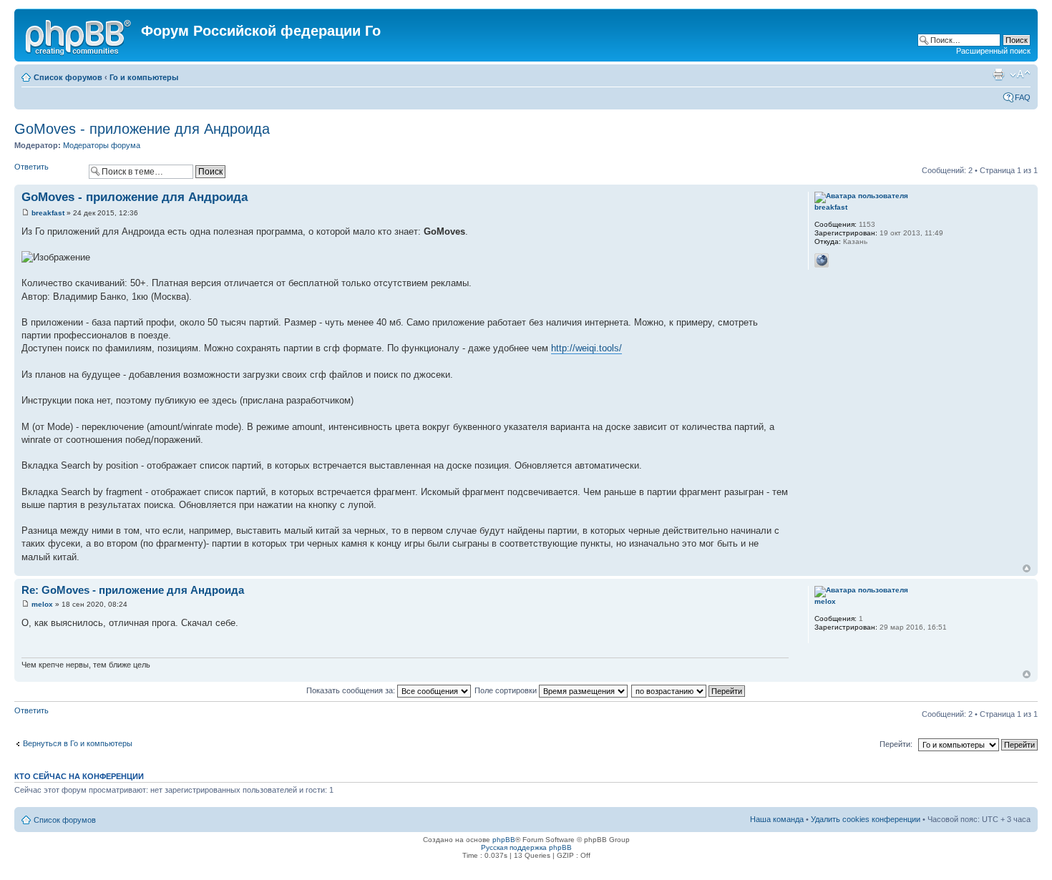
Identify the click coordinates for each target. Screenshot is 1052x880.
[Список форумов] (79, 35)
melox (42, 604)
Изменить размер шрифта (1020, 74)
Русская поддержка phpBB (526, 847)
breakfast (47, 213)
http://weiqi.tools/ (586, 348)
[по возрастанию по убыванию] (688, 690)
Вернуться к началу (1027, 568)
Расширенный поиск (993, 51)
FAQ (1023, 97)
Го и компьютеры (143, 77)
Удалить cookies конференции (865, 819)
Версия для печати (998, 74)
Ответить (31, 166)
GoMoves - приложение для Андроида (142, 129)
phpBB (503, 840)
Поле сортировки (506, 690)
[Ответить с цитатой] (769, 195)
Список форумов (68, 77)
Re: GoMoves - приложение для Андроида (132, 590)
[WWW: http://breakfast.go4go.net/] (821, 260)
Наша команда (777, 819)
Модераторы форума (101, 145)
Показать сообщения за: (351, 690)
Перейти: (896, 744)
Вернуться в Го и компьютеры (77, 743)
